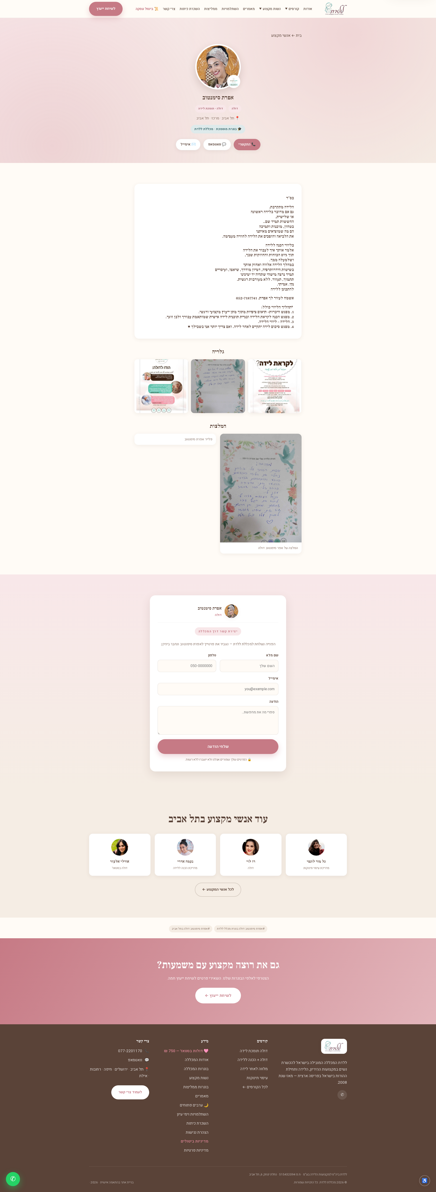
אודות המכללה (196, 1060)
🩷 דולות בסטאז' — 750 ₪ (186, 1051)
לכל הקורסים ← (255, 1087)
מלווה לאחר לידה (254, 1069)
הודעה (273, 701)
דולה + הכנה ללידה (253, 1060)
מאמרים (249, 8)
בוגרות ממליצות (195, 1087)
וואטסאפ (135, 1060)
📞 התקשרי (247, 144)
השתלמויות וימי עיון (192, 1114)
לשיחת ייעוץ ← (218, 995)
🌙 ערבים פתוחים (194, 1105)
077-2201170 (130, 1051)
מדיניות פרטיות (196, 1150)
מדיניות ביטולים (194, 1141)
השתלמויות (230, 8)
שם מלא (272, 655)
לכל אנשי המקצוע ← (218, 889)
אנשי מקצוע (280, 35)
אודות (307, 8)
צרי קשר (169, 8)
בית (299, 35)
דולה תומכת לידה (254, 1051)
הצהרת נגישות (197, 1132)
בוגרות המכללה (196, 1069)
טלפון (212, 655)
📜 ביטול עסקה (147, 8)
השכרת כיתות (190, 8)
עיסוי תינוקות (257, 1078)
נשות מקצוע (198, 1078)
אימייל (273, 678)
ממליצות (210, 8)
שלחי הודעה (218, 746)
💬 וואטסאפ (217, 144)
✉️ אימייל (188, 144)
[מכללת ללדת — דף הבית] (336, 9)
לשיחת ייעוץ (105, 8)
